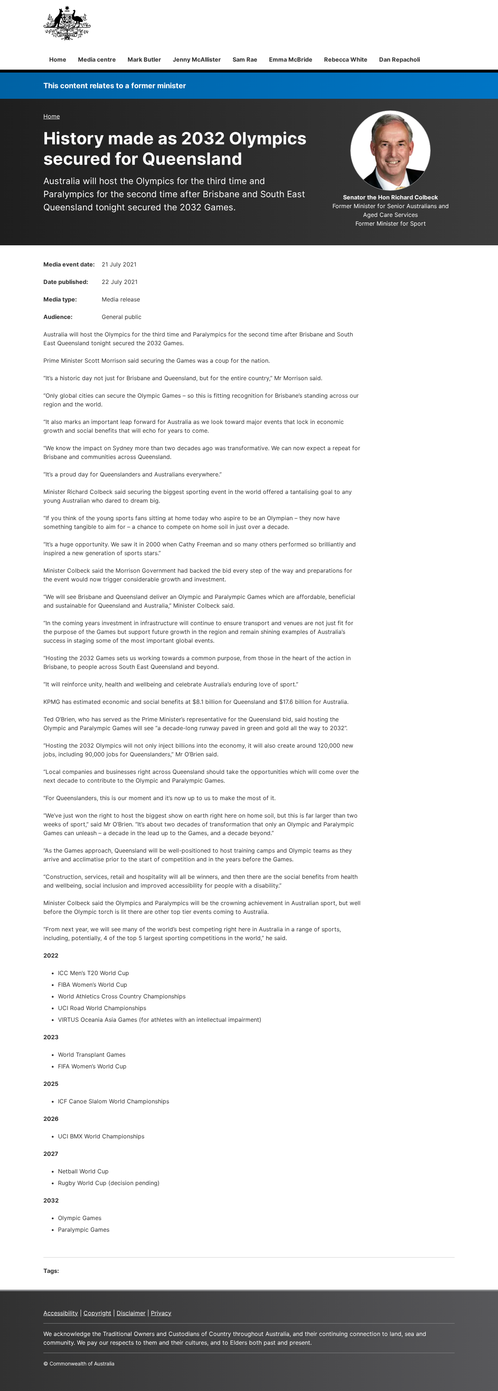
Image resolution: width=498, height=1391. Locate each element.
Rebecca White (345, 59)
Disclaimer (131, 1313)
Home (57, 59)
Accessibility (60, 1313)
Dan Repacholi (399, 59)
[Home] (67, 22)
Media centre (97, 59)
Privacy (161, 1313)
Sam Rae (245, 59)
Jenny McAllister (197, 59)
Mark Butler (144, 59)
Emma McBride (290, 59)
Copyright (97, 1313)
